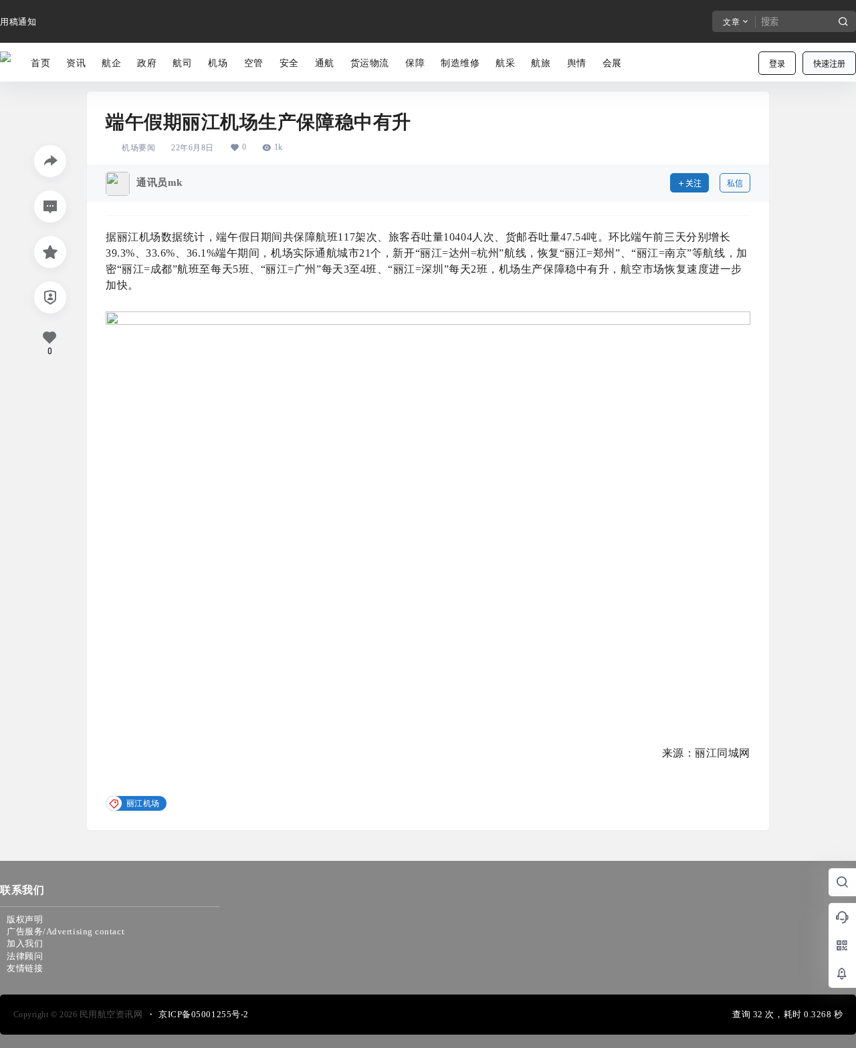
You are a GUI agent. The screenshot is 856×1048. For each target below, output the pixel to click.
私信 (735, 183)
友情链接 (25, 968)
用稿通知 (18, 22)
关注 (693, 183)
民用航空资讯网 (109, 1014)
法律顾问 (25, 956)
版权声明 (25, 919)
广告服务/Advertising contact (65, 931)
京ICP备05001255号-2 (203, 1014)
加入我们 (25, 943)
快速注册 (829, 64)
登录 (777, 64)
